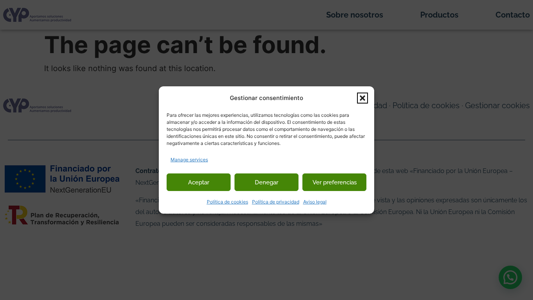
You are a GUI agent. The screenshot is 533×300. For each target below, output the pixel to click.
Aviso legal (315, 202)
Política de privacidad (275, 202)
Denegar (266, 182)
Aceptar (198, 182)
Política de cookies (227, 202)
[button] (362, 98)
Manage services (189, 159)
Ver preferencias (335, 182)
